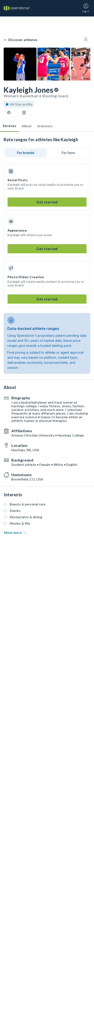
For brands (25, 153)
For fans (68, 153)
